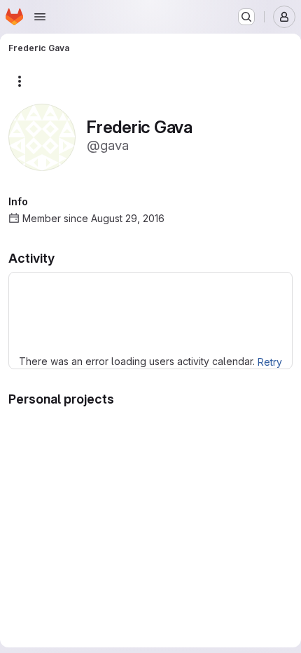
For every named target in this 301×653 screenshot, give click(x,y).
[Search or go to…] (246, 16)
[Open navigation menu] (40, 17)
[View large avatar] (42, 136)
